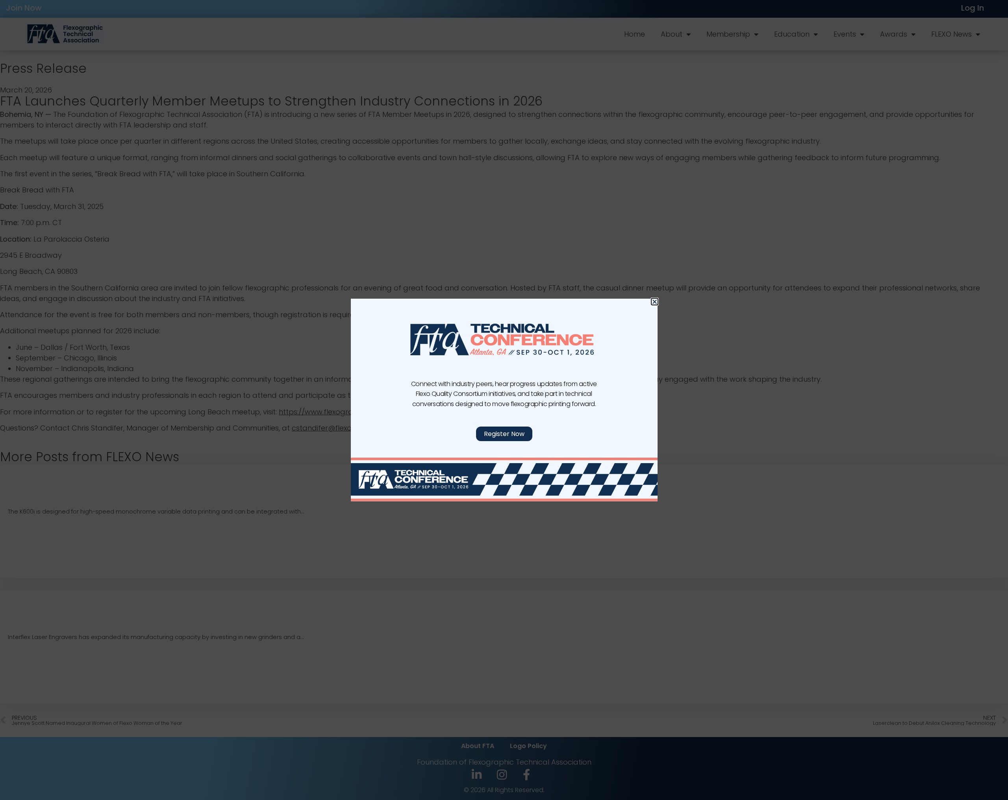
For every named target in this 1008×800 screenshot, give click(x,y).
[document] (504, 400)
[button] (655, 302)
